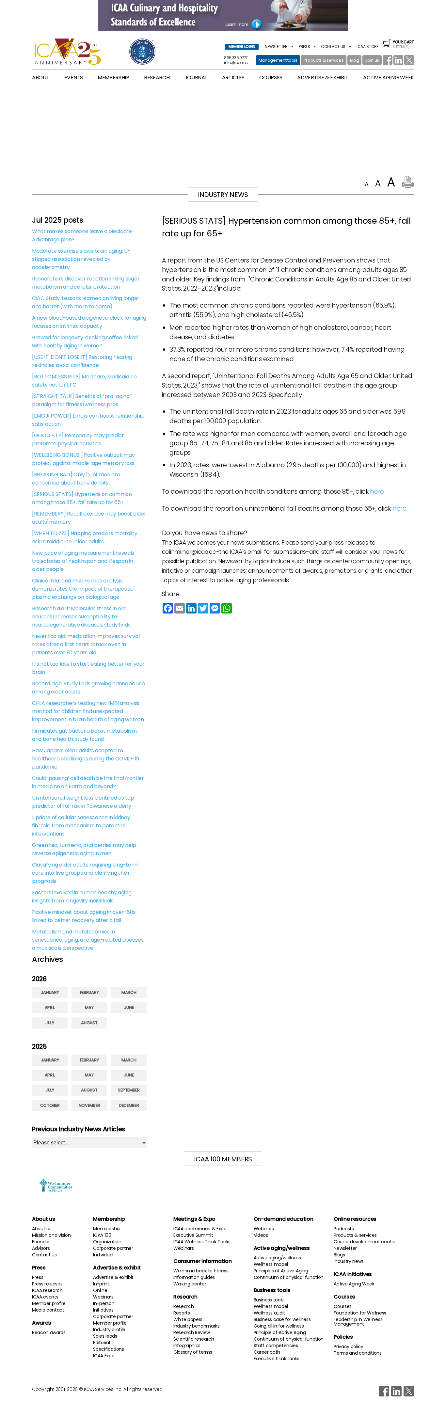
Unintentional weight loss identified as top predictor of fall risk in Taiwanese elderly (83, 802)
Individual (103, 1254)
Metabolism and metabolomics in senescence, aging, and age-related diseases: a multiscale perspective (88, 940)
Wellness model (271, 1264)
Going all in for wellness (279, 1326)
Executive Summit (193, 1235)
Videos (261, 1235)
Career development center (365, 1241)
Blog (354, 60)
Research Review (191, 1332)
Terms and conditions (358, 1353)
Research (185, 1296)
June (129, 1007)
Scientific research (193, 1339)
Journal (195, 77)
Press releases (47, 1284)
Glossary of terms (192, 1352)
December (129, 1105)
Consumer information (202, 1261)
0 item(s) (403, 44)
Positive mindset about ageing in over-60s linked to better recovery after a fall (83, 916)
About (40, 77)
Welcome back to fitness (201, 1270)
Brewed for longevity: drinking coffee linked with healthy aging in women (85, 341)
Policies (343, 1337)
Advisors (41, 1248)
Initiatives (103, 1310)
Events (73, 77)
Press (38, 1267)
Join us (372, 60)
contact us (333, 46)
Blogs (339, 1254)
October (50, 1105)
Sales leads (105, 1336)
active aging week (388, 77)
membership (113, 77)
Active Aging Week (354, 1284)
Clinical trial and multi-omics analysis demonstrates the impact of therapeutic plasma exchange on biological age (83, 589)
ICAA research (47, 1290)
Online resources (355, 1219)
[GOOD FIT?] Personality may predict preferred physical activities (78, 439)
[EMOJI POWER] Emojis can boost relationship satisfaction (88, 420)
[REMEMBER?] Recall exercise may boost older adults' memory (89, 518)
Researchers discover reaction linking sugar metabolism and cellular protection (85, 283)
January (50, 992)
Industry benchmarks (196, 1326)
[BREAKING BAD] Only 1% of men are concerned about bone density (76, 478)
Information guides (194, 1277)
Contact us (44, 1254)
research (156, 77)
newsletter (276, 46)
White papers (187, 1319)
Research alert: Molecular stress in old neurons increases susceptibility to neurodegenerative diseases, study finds (81, 617)
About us (43, 1219)
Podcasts (344, 1228)
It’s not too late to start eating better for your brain (88, 668)
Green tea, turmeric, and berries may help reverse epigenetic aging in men (84, 849)
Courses (270, 77)
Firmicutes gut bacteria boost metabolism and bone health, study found (84, 735)
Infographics (186, 1345)
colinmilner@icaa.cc (189, 552)
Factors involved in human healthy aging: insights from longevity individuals (82, 896)
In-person (103, 1303)
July (49, 1023)
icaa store (367, 46)
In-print (101, 1284)
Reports (181, 1313)
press (304, 46)
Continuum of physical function (289, 1277)
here (377, 491)
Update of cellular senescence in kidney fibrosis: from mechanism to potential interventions (81, 825)
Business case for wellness (282, 1319)
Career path (267, 1352)
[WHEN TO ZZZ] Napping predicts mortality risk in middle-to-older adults (84, 537)
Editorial (101, 1342)
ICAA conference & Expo (200, 1228)
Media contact (48, 1310)
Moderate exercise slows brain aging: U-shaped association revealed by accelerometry (81, 259)
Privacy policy (348, 1346)
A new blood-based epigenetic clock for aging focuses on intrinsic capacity (89, 322)
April (50, 1007)
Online (100, 1290)
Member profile (49, 1303)
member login (242, 46)
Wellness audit (269, 1313)
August (89, 1023)
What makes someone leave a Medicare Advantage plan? (82, 235)
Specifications (108, 1349)
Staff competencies (276, 1345)
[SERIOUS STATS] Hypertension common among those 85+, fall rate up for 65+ (82, 498)
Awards (41, 1323)
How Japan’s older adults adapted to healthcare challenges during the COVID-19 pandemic (85, 759)
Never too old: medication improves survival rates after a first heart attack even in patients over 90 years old (85, 644)
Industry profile (109, 1329)
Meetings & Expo (194, 1219)
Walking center (189, 1284)
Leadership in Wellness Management (358, 1321)
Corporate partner (113, 1248)
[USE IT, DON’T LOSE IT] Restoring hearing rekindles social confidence (82, 361)
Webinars (103, 1297)
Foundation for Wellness (360, 1313)
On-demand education (283, 1219)
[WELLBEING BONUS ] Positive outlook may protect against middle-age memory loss (83, 459)
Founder (41, 1241)
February (89, 992)
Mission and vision (51, 1235)
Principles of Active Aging (281, 1270)
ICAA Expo (103, 1355)
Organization (107, 1241)
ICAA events (45, 1297)
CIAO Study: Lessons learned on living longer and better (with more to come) (85, 302)
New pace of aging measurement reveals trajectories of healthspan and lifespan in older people (83, 561)
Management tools (278, 60)
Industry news (349, 1261)
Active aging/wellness (282, 1248)
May (89, 1007)
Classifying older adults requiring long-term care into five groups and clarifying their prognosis (85, 873)
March (128, 992)
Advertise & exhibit (117, 1267)
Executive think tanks (276, 1358)
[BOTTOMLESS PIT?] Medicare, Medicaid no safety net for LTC (84, 381)
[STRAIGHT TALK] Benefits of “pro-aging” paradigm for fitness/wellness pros (82, 400)
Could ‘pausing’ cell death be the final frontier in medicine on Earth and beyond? (88, 782)
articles (233, 77)
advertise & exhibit (322, 77)
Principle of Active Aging (280, 1332)
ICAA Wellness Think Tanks (202, 1241)
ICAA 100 (102, 1235)
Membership (109, 1219)
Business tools (272, 1290)
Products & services (324, 60)
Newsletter (345, 1248)
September (128, 1090)
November (89, 1105)
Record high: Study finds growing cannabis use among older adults (88, 687)
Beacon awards (49, 1332)
